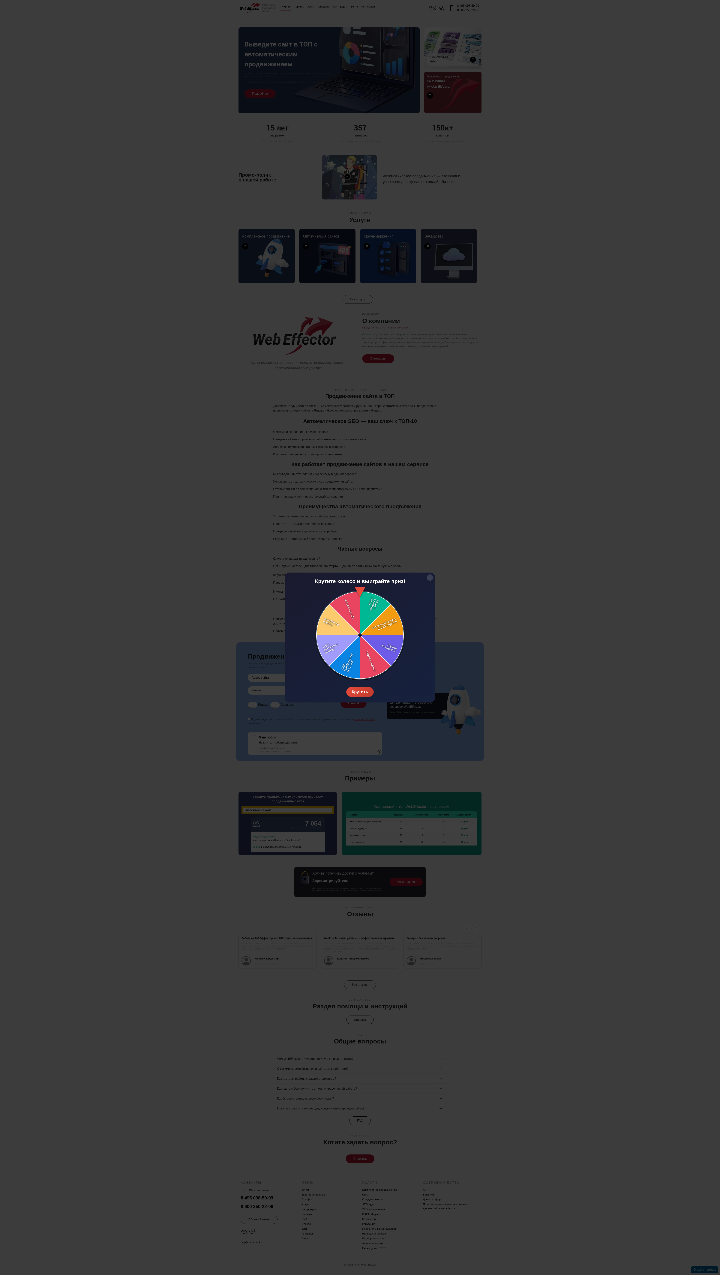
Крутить (360, 692)
